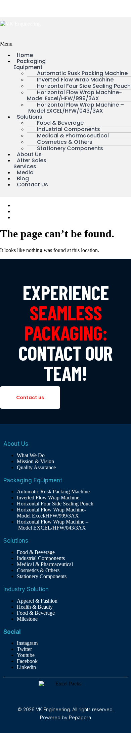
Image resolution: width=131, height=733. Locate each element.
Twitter (24, 649)
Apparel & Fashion (37, 601)
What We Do (27, 205)
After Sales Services (29, 163)
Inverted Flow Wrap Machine (48, 497)
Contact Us (32, 184)
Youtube (26, 655)
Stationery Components (70, 148)
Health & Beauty (35, 607)
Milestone (27, 619)
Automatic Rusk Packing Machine (53, 491)
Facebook (27, 661)
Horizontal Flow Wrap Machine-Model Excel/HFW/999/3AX (74, 95)
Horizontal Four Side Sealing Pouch (55, 503)
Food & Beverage (36, 552)
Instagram (27, 643)
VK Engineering (17, 8)
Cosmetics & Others (38, 570)
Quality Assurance (32, 217)
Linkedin (26, 667)
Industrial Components (41, 558)
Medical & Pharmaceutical (45, 564)
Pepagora (80, 717)
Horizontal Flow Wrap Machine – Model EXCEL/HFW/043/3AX (75, 108)
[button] (33, 44)
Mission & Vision (32, 211)
